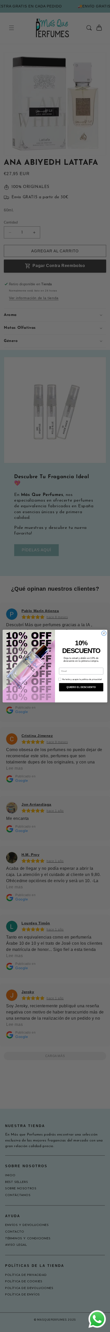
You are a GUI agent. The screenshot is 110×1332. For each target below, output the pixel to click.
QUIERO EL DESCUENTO (81, 687)
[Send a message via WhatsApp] (97, 1319)
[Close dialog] (104, 633)
